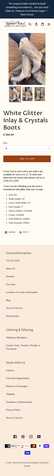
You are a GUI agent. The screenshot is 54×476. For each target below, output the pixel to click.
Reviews (10, 276)
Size (5, 143)
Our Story (11, 284)
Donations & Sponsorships (19, 402)
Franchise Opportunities (17, 378)
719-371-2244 (13, 260)
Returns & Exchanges (17, 386)
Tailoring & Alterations (16, 337)
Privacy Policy (13, 410)
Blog (8, 300)
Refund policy (12, 316)
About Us (10, 268)
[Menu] (49, 24)
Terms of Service (14, 308)
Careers (10, 370)
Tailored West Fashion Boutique (25, 463)
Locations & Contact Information (21, 292)
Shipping (10, 394)
